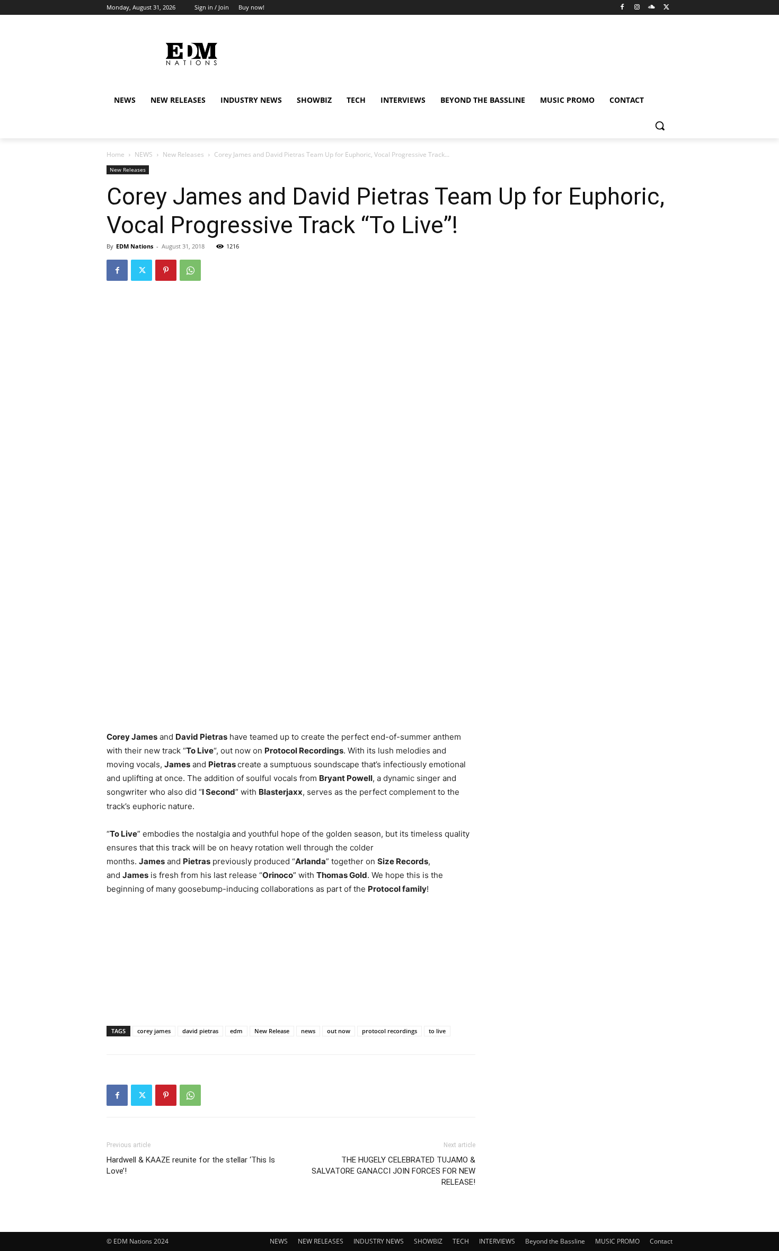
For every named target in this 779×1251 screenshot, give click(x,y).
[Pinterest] (165, 270)
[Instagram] (637, 8)
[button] (659, 125)
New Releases (183, 154)
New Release (271, 1031)
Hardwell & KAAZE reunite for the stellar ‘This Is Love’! (191, 1165)
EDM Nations (134, 246)
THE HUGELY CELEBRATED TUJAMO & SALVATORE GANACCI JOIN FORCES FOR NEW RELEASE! (393, 1171)
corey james (154, 1031)
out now (338, 1031)
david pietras (200, 1031)
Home (116, 154)
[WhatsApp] (190, 270)
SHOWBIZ (428, 1241)
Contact (661, 1241)
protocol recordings (389, 1031)
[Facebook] (622, 8)
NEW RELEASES (320, 1241)
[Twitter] (666, 8)
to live (437, 1031)
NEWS (144, 154)
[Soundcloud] (651, 8)
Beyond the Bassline (555, 1241)
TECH (461, 1241)
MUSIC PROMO (617, 1241)
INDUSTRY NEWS (378, 1241)
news (308, 1031)
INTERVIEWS (497, 1241)
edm (236, 1031)
